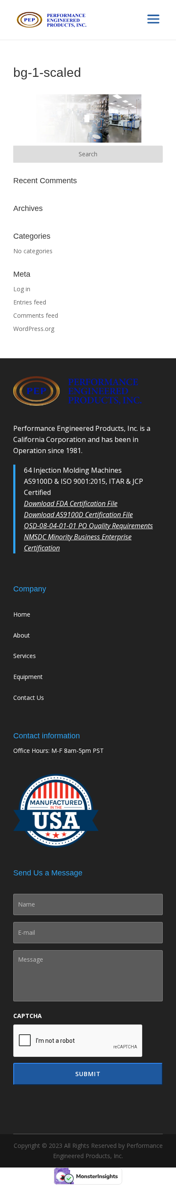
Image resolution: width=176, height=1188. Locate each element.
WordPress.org (33, 329)
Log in (21, 289)
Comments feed (35, 315)
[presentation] (78, 1041)
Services (24, 656)
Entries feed (29, 302)
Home (21, 614)
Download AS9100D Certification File (78, 514)
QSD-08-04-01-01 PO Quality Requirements (88, 525)
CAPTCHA (27, 1016)
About (21, 635)
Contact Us (28, 697)
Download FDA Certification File (70, 503)
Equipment (28, 677)
